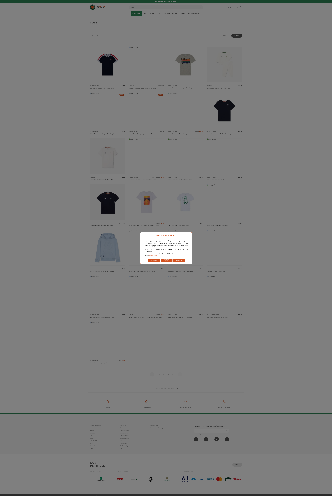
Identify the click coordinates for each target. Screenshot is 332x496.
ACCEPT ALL (179, 260)
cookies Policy (153, 255)
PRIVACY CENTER (166, 260)
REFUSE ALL (154, 260)
